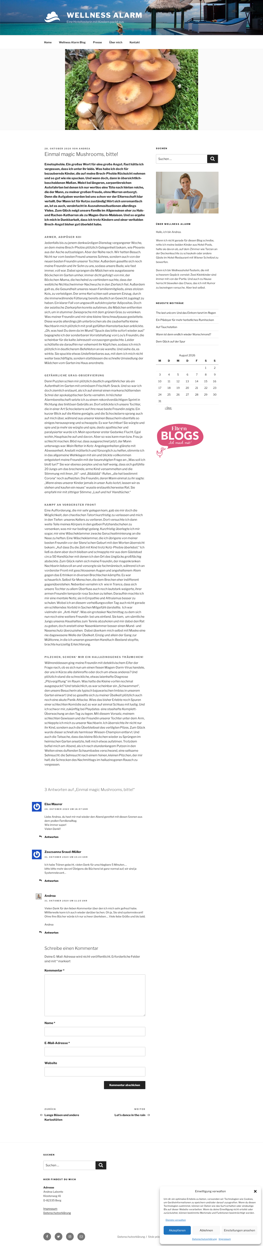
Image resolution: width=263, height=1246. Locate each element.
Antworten (51, 836)
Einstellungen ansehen (239, 1230)
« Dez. (168, 407)
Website (50, 1063)
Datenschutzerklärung (204, 1239)
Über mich (115, 42)
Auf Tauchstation (166, 327)
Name (49, 1023)
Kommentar (54, 970)
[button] (255, 1191)
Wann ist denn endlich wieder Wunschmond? (183, 334)
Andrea (84, 148)
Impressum (225, 1239)
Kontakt (135, 42)
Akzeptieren (177, 1230)
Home (48, 42)
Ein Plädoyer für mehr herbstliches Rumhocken (185, 319)
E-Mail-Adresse (57, 1043)
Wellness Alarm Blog (72, 42)
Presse (97, 42)
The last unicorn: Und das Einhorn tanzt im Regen (186, 312)
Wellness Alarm (105, 15)
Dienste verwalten (176, 1219)
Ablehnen (206, 1230)
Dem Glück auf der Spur (170, 341)
